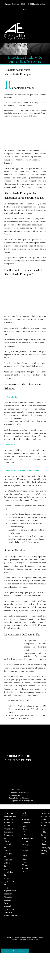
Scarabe (29, 937)
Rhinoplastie (9, 819)
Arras (10, 715)
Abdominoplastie (11, 915)
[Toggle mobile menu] (45, 24)
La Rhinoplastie (15, 790)
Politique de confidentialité (30, 939)
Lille (10, 706)
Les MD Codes (43, 832)
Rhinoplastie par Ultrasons (19, 798)
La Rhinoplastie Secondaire (19, 792)
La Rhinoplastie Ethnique (18, 795)
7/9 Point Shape (43, 841)
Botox (43, 826)
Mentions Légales (17, 939)
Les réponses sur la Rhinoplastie (21, 801)
